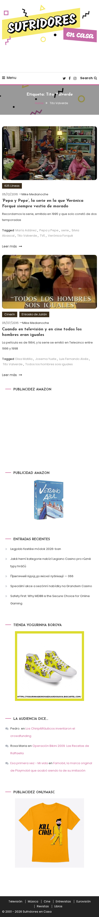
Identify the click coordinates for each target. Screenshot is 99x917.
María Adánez (26, 230)
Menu (11, 77)
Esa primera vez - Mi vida (29, 763)
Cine (47, 901)
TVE (42, 235)
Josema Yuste (45, 359)
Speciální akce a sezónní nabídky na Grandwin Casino (51, 586)
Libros (58, 906)
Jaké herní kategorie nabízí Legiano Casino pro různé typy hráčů (50, 562)
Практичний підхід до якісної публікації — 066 (41, 576)
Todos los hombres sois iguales (49, 364)
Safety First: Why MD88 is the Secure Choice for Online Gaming (50, 600)
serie (65, 230)
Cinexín (9, 314)
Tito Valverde (27, 235)
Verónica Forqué (60, 235)
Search (86, 78)
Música (33, 901)
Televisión (15, 901)
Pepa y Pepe (48, 230)
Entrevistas (63, 901)
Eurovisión (83, 901)
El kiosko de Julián (34, 314)
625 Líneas (12, 186)
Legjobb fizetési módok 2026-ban (35, 549)
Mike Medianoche (35, 194)
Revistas (43, 906)
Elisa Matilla (23, 359)
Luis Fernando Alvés (73, 359)
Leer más (10, 246)
